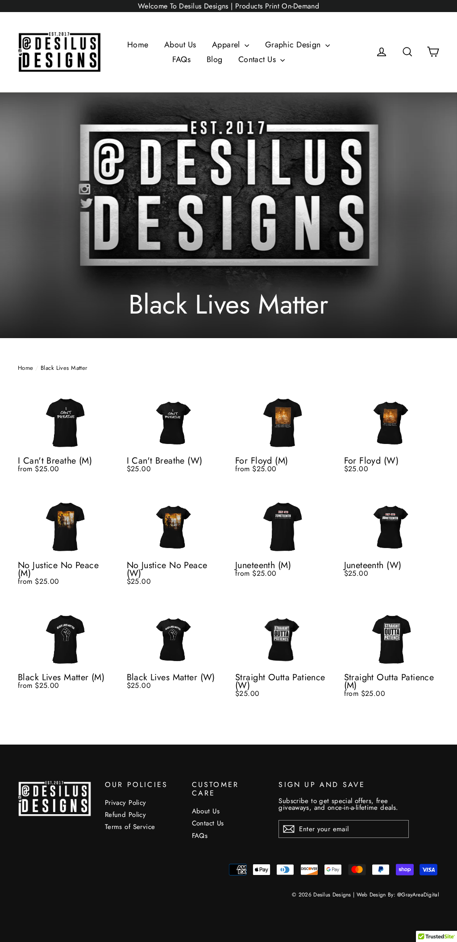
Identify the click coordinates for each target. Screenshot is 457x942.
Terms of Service (130, 827)
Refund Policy (125, 815)
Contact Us (258, 59)
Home (138, 44)
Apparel (227, 44)
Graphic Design (294, 44)
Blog (215, 59)
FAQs (181, 59)
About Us (180, 44)
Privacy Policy (125, 803)
